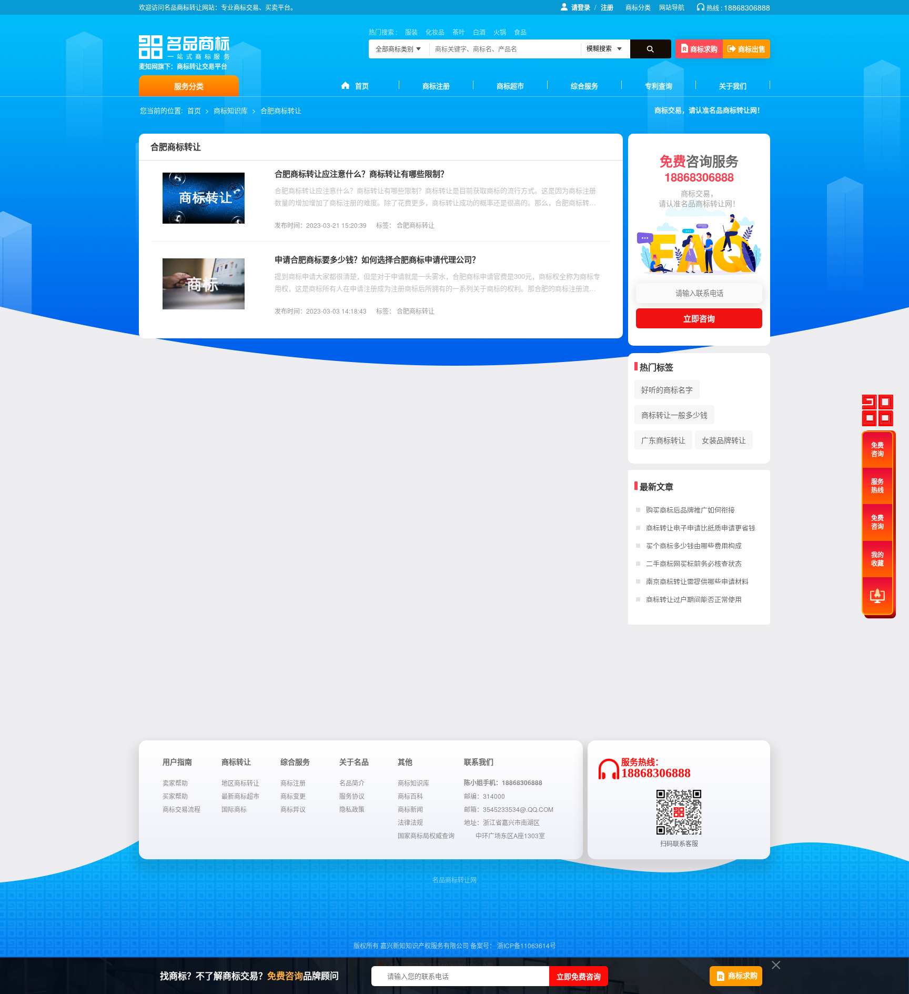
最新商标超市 (240, 795)
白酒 (479, 31)
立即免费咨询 (579, 976)
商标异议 (293, 809)
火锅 (499, 31)
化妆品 (435, 31)
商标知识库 (231, 110)
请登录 (580, 7)
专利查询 (658, 86)
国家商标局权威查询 (426, 835)
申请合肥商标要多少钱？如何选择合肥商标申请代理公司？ (377, 259)
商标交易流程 (181, 809)
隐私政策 (352, 809)
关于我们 (732, 86)
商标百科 (410, 795)
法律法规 (410, 822)
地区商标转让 (240, 782)
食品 (520, 31)
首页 (362, 86)
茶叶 (458, 31)
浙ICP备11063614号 (526, 945)
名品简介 (352, 782)
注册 (607, 7)
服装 (411, 31)
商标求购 (704, 49)
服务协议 (352, 795)
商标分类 (638, 7)
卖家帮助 (175, 782)
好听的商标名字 (667, 389)
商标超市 (510, 86)
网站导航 (671, 7)
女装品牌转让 (724, 440)
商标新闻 (410, 809)
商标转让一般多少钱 (674, 414)
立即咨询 (699, 318)
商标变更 (293, 795)
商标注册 (436, 86)
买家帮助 (175, 795)
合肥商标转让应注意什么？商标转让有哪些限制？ (361, 173)
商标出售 (751, 49)
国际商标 (234, 809)
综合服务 (584, 86)
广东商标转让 (663, 440)
